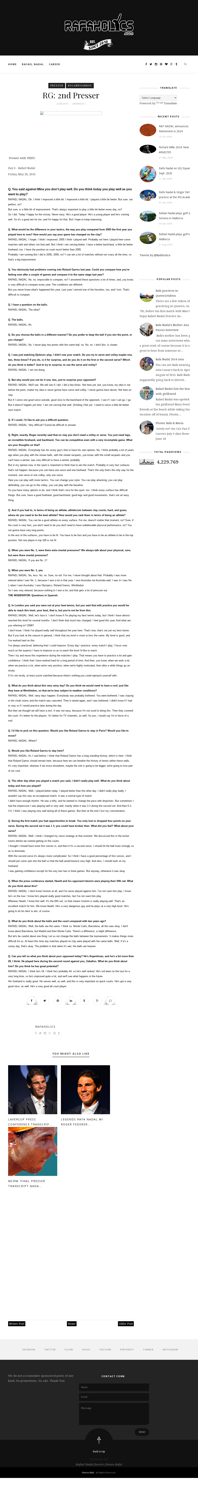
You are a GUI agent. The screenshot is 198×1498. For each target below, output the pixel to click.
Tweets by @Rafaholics (155, 255)
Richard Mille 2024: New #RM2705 (174, 149)
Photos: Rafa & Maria (169, 423)
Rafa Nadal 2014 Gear (170, 359)
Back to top (99, 1451)
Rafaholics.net (99, 1459)
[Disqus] (71, 1252)
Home (12, 64)
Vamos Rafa (88, 1472)
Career (54, 64)
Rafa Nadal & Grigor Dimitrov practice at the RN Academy (177, 194)
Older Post (126, 1323)
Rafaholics (45, 1026)
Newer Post (16, 1323)
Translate (170, 103)
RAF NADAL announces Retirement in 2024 (174, 128)
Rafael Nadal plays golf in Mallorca (175, 236)
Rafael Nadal (33, 64)
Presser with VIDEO (21, 158)
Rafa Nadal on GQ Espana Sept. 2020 (175, 170)
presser (56, 85)
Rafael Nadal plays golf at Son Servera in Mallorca (178, 215)
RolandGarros (80, 85)
